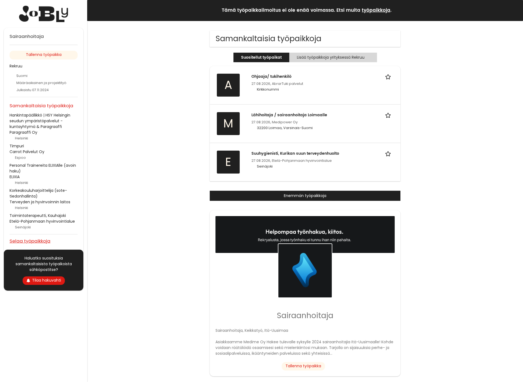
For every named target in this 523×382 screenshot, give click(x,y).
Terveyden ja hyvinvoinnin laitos (40, 202)
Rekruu (16, 66)
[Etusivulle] (43, 14)
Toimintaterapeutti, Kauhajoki (38, 215)
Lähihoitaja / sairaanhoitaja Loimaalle (289, 115)
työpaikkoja (376, 10)
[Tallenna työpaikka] (389, 76)
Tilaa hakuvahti (46, 280)
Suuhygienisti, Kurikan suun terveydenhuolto (295, 153)
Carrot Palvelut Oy (27, 151)
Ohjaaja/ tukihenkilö (271, 76)
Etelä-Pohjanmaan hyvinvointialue (42, 221)
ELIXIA (15, 177)
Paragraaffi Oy (23, 132)
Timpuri (17, 146)
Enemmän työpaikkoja (305, 195)
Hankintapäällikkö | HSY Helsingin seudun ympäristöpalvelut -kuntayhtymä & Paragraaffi (40, 120)
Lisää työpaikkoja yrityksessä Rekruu (330, 57)
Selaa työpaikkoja (30, 241)
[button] (514, 10)
